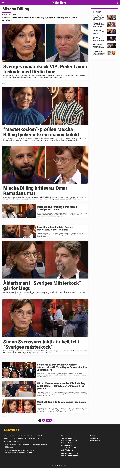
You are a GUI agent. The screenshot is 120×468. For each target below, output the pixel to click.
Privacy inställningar (60, 465)
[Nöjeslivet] (59, 3)
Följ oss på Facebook (69, 453)
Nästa (49, 420)
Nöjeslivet (4, 14)
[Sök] (117, 2)
